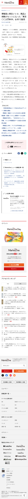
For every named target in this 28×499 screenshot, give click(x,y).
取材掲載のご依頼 (20, 382)
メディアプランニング (20, 411)
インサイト (4, 411)
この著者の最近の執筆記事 (16, 210)
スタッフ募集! (9, 473)
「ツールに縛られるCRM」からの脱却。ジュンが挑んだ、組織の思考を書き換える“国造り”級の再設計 (15, 301)
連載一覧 (4, 426)
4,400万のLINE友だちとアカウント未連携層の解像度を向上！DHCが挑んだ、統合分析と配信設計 (15, 319)
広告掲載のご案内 (7, 382)
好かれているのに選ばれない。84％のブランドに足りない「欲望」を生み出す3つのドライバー (15, 313)
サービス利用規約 (10, 482)
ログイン (15, 269)
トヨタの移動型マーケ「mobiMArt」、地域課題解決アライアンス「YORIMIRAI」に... (14, 177)
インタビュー (5, 420)
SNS (16, 408)
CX (10, 25)
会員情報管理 (9, 475)
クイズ (16, 423)
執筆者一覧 (17, 426)
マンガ (3, 423)
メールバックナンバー (14, 261)
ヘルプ (7, 469)
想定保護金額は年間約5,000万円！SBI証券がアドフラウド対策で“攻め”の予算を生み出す (15, 325)
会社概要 (8, 479)
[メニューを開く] (2, 2)
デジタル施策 (5, 408)
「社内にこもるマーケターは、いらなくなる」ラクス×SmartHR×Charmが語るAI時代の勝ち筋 (15, 332)
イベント (4, 432)
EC (2, 25)
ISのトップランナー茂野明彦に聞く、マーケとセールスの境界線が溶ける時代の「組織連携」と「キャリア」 (15, 295)
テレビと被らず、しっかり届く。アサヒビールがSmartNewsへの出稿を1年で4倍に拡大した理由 (15, 288)
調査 (16, 420)
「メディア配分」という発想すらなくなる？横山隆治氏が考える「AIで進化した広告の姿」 (15, 339)
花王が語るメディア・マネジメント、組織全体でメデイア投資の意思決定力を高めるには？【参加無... (14, 171)
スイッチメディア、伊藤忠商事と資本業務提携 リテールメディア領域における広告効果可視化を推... (14, 182)
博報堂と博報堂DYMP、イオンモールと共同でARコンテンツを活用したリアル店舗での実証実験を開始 (14, 133)
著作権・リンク (9, 471)
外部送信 (8, 487)
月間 (20, 283)
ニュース (6, 25)
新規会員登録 (14, 265)
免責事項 (8, 477)
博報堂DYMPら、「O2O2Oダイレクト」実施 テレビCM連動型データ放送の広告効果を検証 (14, 120)
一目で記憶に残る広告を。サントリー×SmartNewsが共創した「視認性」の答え (14, 307)
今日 (8, 283)
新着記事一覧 (5, 393)
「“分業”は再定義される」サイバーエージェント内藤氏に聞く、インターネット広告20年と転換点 (15, 345)
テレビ (3, 405)
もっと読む (6, 186)
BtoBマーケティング (20, 401)
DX (2, 401)
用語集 (3, 437)
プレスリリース (8, 162)
